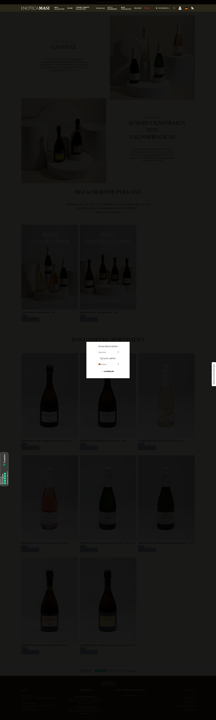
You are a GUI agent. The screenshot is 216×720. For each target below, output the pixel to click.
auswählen (109, 371)
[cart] (192, 8)
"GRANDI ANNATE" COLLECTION (82, 8)
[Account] (180, 8)
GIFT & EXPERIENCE (112, 8)
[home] (35, 8)
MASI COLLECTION (59, 8)
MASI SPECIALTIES (126, 8)
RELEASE (137, 8)
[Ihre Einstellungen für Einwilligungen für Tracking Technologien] (214, 374)
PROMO (147, 8)
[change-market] (162, 8)
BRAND (70, 8)
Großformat (100, 8)
